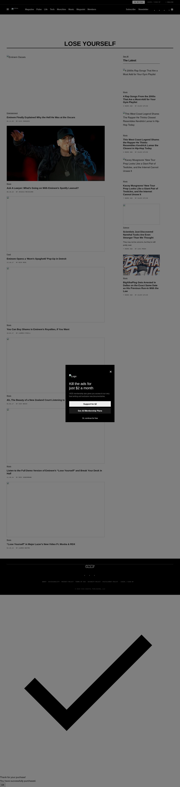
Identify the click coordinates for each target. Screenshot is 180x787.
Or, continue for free (90, 418)
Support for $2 (90, 404)
